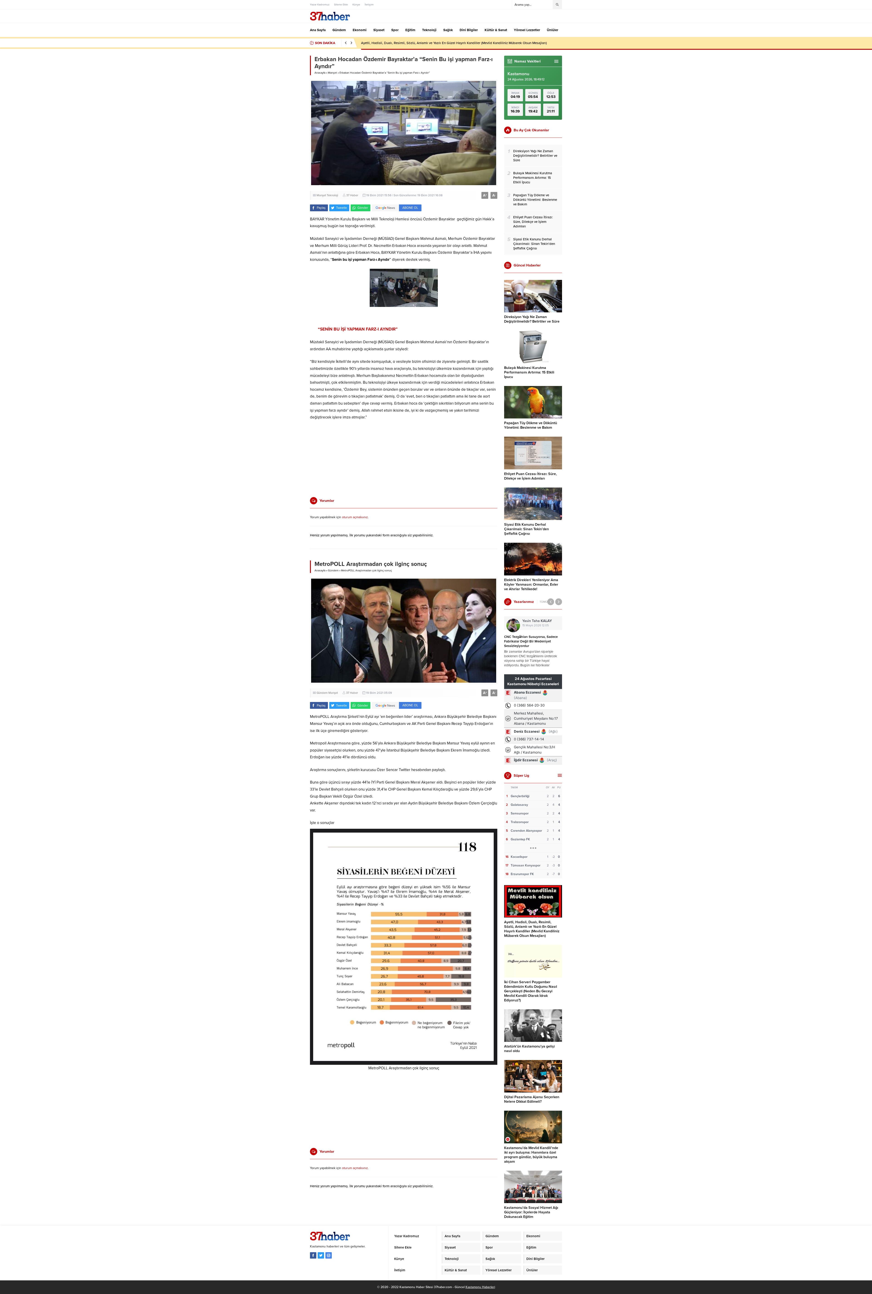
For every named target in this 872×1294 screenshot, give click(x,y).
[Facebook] (313, 1255)
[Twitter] (321, 1255)
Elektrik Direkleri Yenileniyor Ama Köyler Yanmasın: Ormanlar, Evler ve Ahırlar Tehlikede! (531, 584)
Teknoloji (332, 195)
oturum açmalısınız (355, 517)
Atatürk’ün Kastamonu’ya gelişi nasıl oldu (392, 43)
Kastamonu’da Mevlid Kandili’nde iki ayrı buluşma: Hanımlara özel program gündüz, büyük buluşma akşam (531, 1155)
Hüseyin (533, 621)
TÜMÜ (543, 601)
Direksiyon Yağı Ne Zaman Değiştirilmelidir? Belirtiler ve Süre (532, 319)
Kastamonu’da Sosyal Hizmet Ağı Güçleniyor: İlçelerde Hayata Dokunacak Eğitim (531, 1212)
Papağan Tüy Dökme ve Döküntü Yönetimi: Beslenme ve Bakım (530, 425)
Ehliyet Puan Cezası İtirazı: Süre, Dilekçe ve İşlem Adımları (530, 476)
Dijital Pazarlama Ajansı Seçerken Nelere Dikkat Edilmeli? (531, 1099)
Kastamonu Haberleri (480, 1287)
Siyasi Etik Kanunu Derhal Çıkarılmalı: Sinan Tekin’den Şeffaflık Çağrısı (526, 529)
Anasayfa (320, 72)
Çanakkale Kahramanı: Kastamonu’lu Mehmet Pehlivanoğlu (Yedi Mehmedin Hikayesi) (532, 641)
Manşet (332, 72)
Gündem (333, 570)
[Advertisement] (294, 128)
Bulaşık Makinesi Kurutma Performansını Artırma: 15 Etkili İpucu (529, 372)
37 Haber (352, 195)
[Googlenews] (328, 1255)
